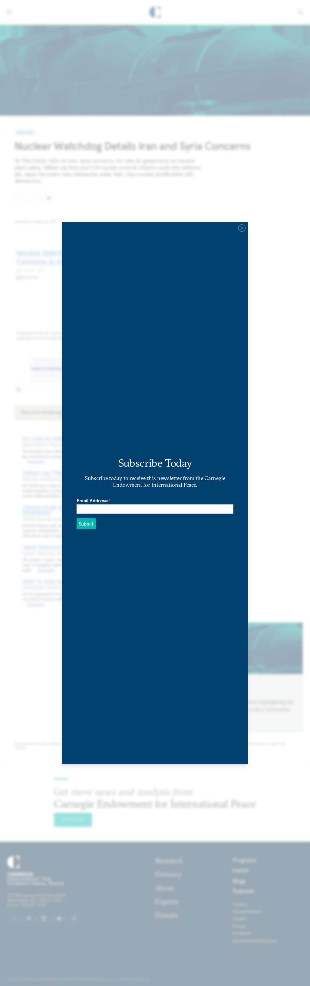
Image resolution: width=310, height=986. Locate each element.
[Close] (242, 227)
